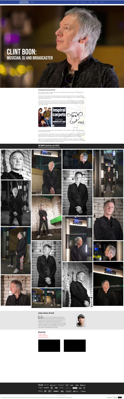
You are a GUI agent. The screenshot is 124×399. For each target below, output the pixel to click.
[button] (83, 2)
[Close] (122, 397)
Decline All (115, 397)
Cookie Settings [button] (109, 397)
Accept (120, 397)
